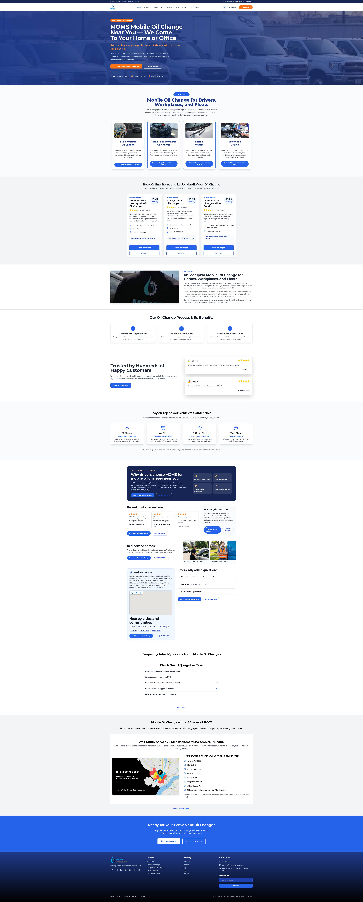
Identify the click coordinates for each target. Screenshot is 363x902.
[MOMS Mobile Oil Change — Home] (112, 7)
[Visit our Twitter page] (121, 870)
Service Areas (157, 7)
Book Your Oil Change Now (127, 66)
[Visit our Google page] (139, 870)
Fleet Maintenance (153, 874)
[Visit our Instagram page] (116, 870)
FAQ (191, 7)
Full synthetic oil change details (128, 165)
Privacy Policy (115, 896)
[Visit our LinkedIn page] (130, 870)
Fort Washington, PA (195, 769)
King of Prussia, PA (194, 782)
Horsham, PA (192, 773)
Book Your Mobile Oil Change (142, 495)
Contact (197, 7)
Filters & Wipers (152, 871)
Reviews (184, 7)
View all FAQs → (182, 707)
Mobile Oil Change (153, 865)
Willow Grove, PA (194, 786)
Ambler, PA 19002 (194, 761)
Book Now (247, 7)
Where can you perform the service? (194, 584)
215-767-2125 (226, 862)
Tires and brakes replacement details (234, 164)
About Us (186, 862)
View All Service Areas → (181, 808)
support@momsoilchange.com (233, 865)
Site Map (143, 896)
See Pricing (144, 253)
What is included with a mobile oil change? (197, 577)
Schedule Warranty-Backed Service (212, 529)
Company (169, 7)
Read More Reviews (120, 385)
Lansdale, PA (192, 777)
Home (139, 7)
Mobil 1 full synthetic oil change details (163, 164)
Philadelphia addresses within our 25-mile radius (206, 790)
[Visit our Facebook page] (112, 870)
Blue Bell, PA (192, 765)
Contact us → (249, 1)
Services (146, 7)
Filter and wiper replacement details (199, 164)
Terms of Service (130, 896)
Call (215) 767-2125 (164, 495)
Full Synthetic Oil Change (155, 868)
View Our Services (152, 66)
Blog (177, 7)
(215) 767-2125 (116, 1)
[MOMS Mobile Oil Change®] (127, 859)
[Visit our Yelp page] (135, 870)
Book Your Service (168, 841)
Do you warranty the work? (191, 592)
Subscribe (236, 886)
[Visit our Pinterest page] (125, 870)
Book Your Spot (144, 248)
